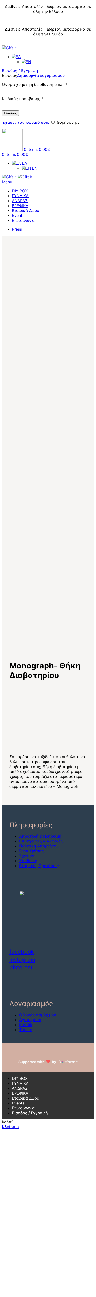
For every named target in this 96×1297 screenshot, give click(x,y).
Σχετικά (26, 855)
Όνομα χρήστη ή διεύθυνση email (34, 84)
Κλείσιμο (87, 2)
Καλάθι (25, 1024)
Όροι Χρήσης (31, 850)
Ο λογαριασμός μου (37, 1014)
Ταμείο (25, 1029)
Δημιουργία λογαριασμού (41, 75)
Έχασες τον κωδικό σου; (25, 122)
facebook (21, 951)
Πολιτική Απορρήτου (39, 845)
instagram (22, 959)
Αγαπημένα (30, 1019)
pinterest (20, 967)
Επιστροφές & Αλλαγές (41, 841)
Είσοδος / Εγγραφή (30, 1112)
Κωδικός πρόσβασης (23, 98)
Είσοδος (10, 113)
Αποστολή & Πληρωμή (40, 836)
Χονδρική (28, 860)
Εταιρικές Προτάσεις (39, 865)
